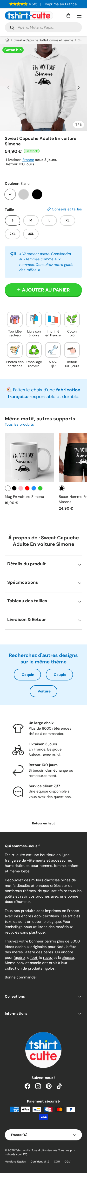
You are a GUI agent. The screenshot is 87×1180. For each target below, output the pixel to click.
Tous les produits (19, 424)
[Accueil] (7, 40)
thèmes (29, 890)
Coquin (28, 674)
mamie (35, 962)
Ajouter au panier (46, 290)
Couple (60, 674)
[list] (43, 87)
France (28, 159)
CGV (68, 1161)
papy (20, 962)
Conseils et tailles (67, 209)
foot (34, 957)
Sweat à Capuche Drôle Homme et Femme (43, 40)
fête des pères (40, 952)
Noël (60, 946)
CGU (57, 1161)
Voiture (44, 691)
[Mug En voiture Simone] (29, 457)
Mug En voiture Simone (24, 496)
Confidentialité (40, 1161)
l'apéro (19, 957)
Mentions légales (15, 1161)
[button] (68, 15)
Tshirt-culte (22, 1150)
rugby (48, 957)
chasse (68, 957)
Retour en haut (43, 823)
